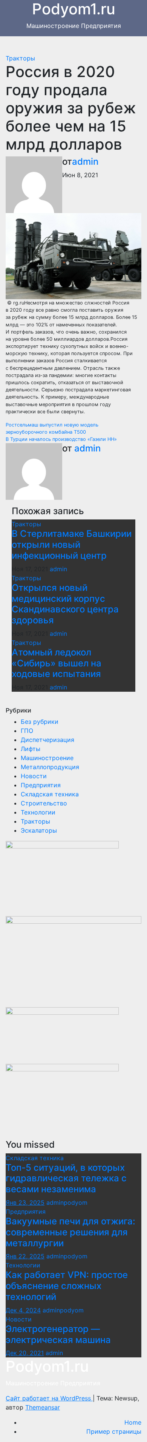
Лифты (30, 749)
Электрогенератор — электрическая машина (58, 1334)
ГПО (27, 730)
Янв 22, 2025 (25, 1256)
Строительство (44, 803)
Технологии (38, 812)
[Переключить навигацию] (79, 45)
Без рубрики (39, 721)
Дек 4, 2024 (23, 1310)
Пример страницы (113, 1431)
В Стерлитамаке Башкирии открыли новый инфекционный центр (72, 544)
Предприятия (41, 785)
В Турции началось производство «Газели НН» (61, 439)
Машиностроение (47, 758)
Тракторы (20, 58)
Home (132, 1422)
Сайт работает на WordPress (49, 1398)
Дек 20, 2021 (25, 1353)
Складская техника (50, 794)
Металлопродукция (50, 767)
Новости (34, 776)
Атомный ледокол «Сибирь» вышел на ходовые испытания (56, 663)
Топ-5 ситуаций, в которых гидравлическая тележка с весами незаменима (66, 1178)
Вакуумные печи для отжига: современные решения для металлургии (70, 1232)
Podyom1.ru (47, 1366)
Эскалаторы (39, 830)
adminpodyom (66, 1202)
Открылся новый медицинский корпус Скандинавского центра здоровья (65, 604)
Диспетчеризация (47, 739)
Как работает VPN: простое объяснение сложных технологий (67, 1285)
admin (85, 161)
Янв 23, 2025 (25, 1202)
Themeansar (42, 1407)
